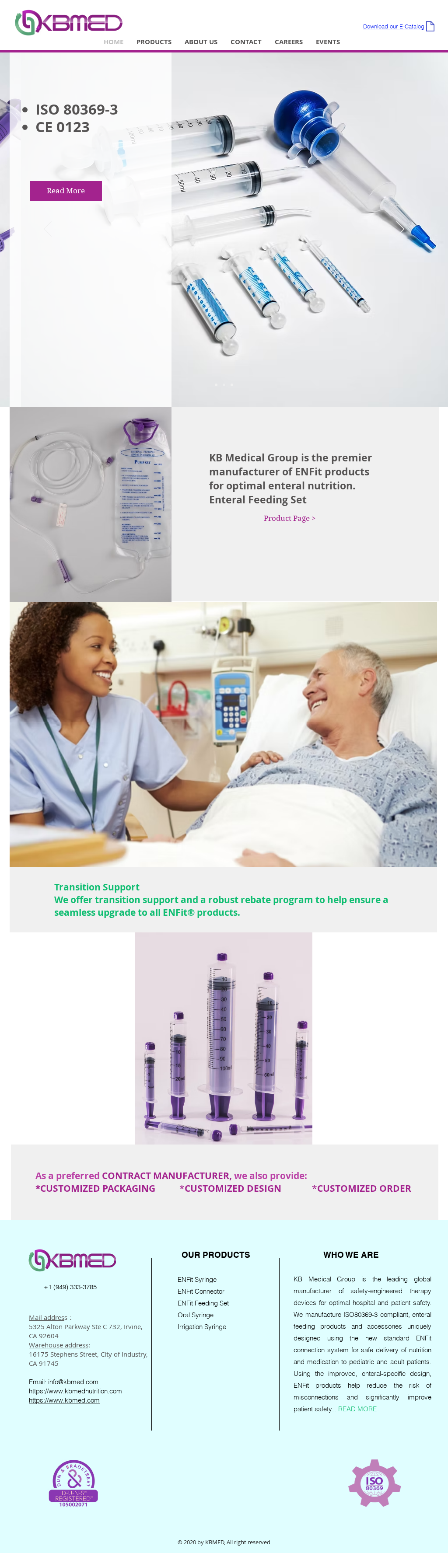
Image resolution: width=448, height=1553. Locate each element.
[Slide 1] (216, 385)
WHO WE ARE (351, 1255)
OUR (192, 1255)
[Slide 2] (224, 385)
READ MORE (357, 1409)
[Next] (400, 229)
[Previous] (48, 229)
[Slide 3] (232, 385)
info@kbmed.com (73, 1382)
